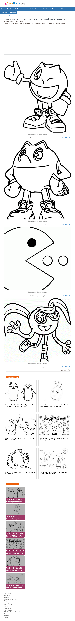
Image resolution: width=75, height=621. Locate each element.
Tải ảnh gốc (67, 137)
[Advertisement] (37, 40)
